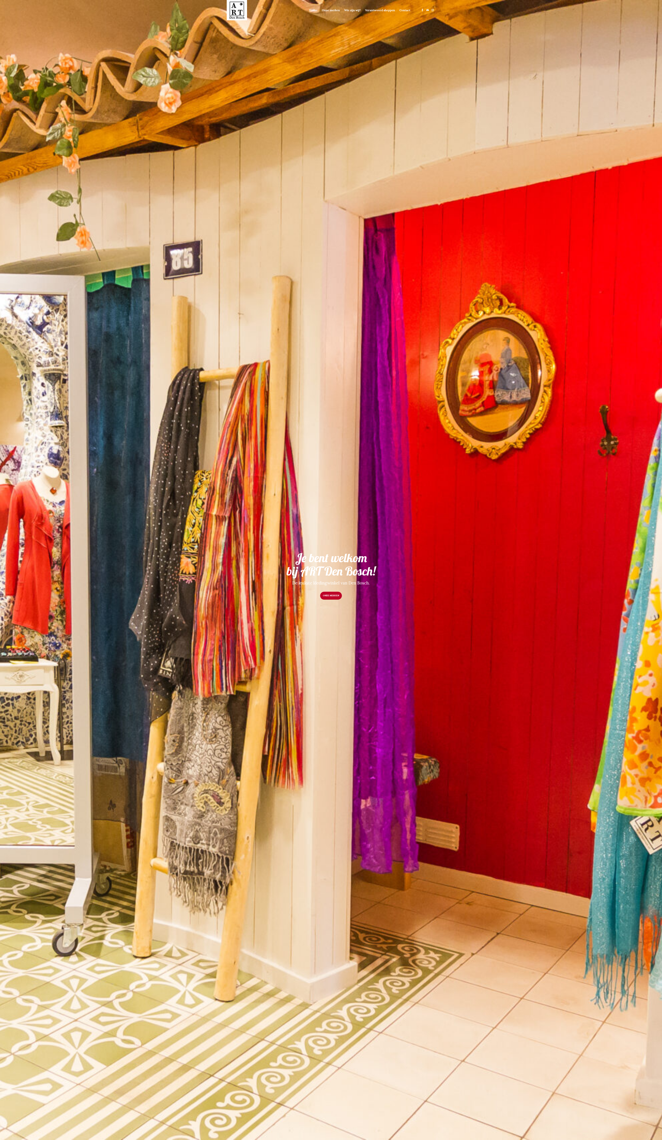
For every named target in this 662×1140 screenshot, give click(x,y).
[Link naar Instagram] (432, 10)
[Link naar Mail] (427, 10)
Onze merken (331, 595)
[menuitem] (313, 10)
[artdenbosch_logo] (237, 10)
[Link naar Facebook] (422, 10)
